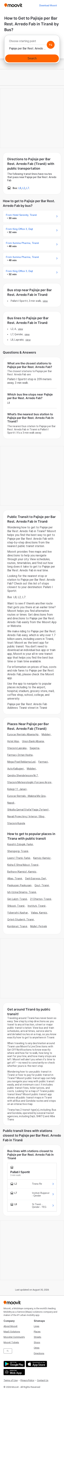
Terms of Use (11, 1380)
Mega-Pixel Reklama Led (21, 761)
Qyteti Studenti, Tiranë (20, 919)
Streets (37, 1337)
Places (37, 1331)
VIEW (45, 300)
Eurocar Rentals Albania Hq (23, 734)
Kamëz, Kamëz (41, 858)
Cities (36, 1347)
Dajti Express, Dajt (35, 878)
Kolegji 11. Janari (16, 789)
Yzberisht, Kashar (17, 912)
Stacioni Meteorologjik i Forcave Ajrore (29, 782)
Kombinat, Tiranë (17, 926)
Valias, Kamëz (39, 912)
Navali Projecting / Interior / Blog (25, 816)
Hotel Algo (13, 741)
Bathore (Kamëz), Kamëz (21, 871)
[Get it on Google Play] (14, 1364)
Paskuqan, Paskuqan (19, 885)
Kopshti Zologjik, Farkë (20, 844)
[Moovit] (13, 5)
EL (8, 1351)
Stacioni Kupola (16, 823)
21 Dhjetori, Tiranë (40, 899)
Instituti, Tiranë (37, 905)
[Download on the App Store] (36, 1364)
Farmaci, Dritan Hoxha (20, 755)
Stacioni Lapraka (17, 748)
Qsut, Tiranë (41, 885)
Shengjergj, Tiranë (17, 851)
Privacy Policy (27, 1380)
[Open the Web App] (14, 1372)
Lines (36, 1326)
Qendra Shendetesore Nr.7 (22, 775)
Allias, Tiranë (14, 878)
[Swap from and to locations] (51, 45)
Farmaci (43, 761)
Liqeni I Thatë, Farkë (18, 858)
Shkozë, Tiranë (16, 905)
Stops (37, 1342)
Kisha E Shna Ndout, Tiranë (22, 864)
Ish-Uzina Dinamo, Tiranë (21, 892)
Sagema (34, 748)
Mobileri (46, 734)
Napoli (10, 802)
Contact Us (42, 1380)
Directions (39, 1353)
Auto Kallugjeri (15, 768)
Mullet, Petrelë (38, 926)
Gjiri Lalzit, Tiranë (17, 899)
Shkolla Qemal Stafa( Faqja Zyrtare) (28, 809)
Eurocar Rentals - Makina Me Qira (26, 796)
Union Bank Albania (33, 741)
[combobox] (32, 42)
